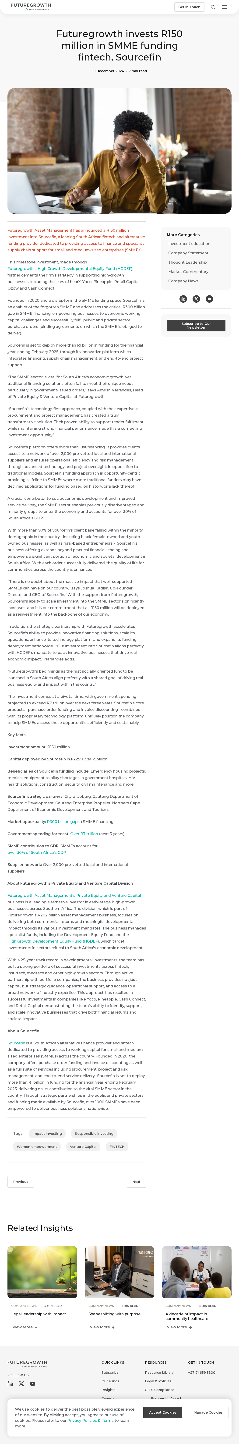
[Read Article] (42, 1289)
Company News (183, 281)
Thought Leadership (187, 262)
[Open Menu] (225, 7)
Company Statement (188, 253)
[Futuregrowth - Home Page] (27, 1364)
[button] (162, 1412)
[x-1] (21, 1385)
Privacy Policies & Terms (90, 1420)
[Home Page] (31, 7)
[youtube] (32, 1385)
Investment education (189, 243)
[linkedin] (10, 1385)
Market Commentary (188, 272)
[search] (213, 7)
